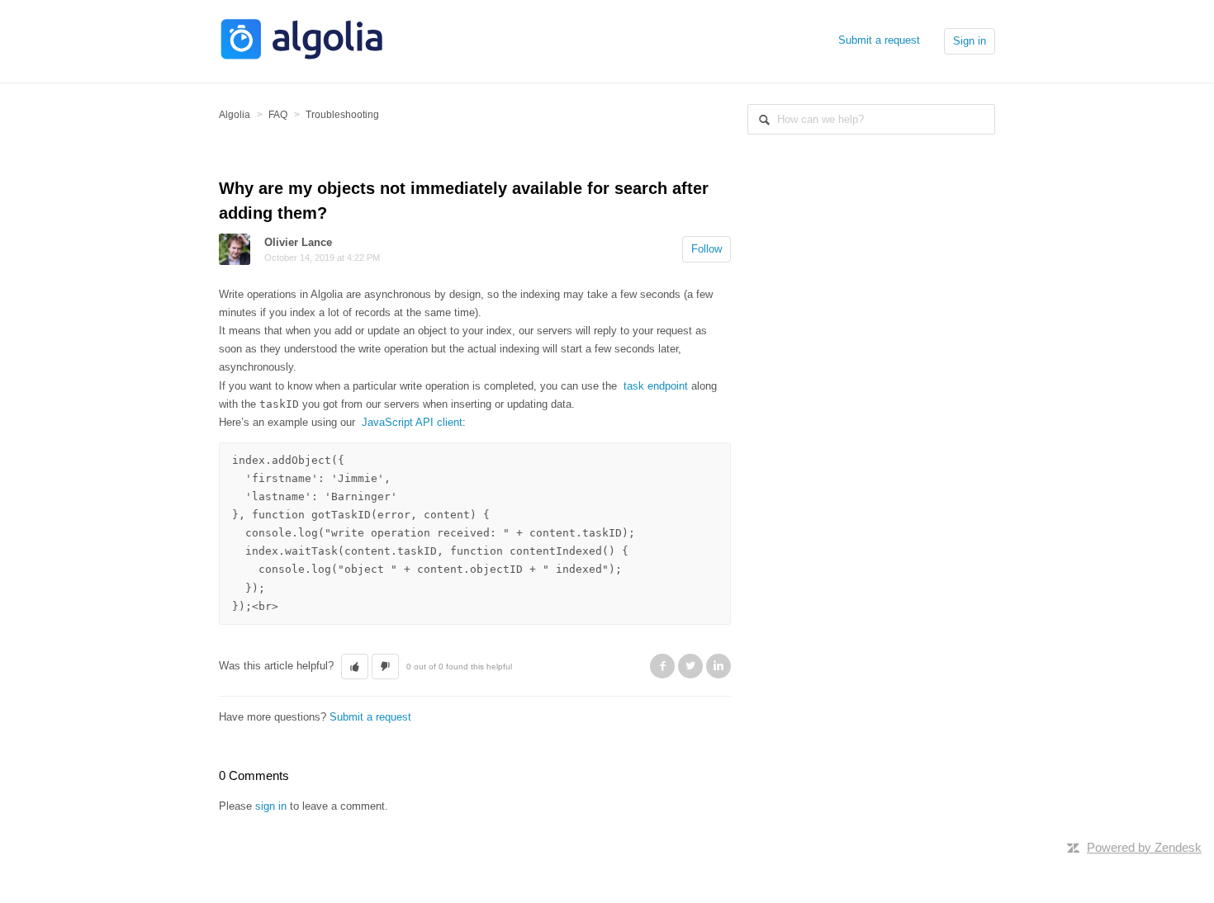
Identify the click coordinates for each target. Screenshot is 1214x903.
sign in (271, 806)
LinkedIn (718, 666)
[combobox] (871, 119)
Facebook (662, 666)
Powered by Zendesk (1144, 847)
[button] (354, 667)
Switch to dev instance (273, 822)
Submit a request (879, 40)
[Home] (301, 57)
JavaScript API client (412, 422)
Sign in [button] (969, 41)
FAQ (277, 115)
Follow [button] (706, 249)
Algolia (234, 115)
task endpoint (656, 386)
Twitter (690, 666)
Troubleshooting (342, 115)
